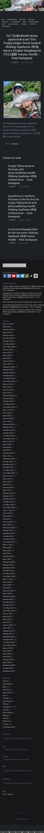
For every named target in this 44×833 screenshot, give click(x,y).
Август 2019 (7, 545)
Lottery (33, 24)
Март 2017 (7, 628)
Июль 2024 (7, 387)
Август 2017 (7, 614)
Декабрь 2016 (8, 636)
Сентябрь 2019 (9, 542)
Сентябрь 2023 (9, 407)
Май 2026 (6, 327)
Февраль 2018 (8, 596)
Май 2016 (6, 657)
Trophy (5, 22)
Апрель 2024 (8, 390)
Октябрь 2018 (8, 573)
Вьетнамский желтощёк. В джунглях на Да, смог (22, 302)
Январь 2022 (8, 461)
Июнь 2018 (7, 585)
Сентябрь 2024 (9, 381)
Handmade (33, 22)
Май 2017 (6, 622)
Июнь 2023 (7, 416)
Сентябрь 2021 (8, 473)
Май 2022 (6, 450)
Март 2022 (7, 456)
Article (31, 19)
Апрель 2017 (8, 625)
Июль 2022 (7, 444)
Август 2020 (8, 510)
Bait (24, 22)
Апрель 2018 (8, 591)
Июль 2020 (7, 513)
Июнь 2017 (7, 619)
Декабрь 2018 (8, 568)
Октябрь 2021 (8, 470)
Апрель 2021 (8, 487)
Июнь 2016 (7, 654)
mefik (15, 62)
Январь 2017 (7, 634)
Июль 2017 (7, 616)
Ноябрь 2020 (8, 502)
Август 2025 (7, 350)
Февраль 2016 (8, 665)
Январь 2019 (7, 565)
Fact (4, 24)
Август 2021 (7, 476)
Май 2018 (6, 588)
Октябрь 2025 (8, 344)
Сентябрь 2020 (9, 507)
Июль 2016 (7, 651)
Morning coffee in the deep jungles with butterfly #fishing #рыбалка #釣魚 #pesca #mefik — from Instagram (22, 312)
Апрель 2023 (8, 418)
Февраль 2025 (8, 367)
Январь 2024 (8, 398)
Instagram (12, 19)
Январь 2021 (7, 496)
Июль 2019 (7, 548)
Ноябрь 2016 (8, 639)
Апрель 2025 (8, 361)
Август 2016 (7, 648)
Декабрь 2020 (8, 499)
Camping (6, 690)
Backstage (7, 684)
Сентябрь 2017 (8, 611)
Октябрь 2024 (8, 378)
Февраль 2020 (9, 528)
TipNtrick (6, 26)
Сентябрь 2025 (9, 347)
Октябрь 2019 (8, 539)
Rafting (5, 715)
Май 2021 (6, 484)
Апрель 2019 (8, 556)
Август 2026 (7, 324)
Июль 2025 (7, 353)
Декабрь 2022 (8, 430)
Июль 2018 (7, 582)
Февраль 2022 (8, 459)
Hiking (5, 704)
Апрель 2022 (8, 453)
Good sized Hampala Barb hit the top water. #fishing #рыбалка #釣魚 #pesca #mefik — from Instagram (23, 234)
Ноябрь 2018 (8, 570)
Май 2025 (6, 358)
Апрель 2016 (8, 659)
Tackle (24, 24)
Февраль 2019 (8, 562)
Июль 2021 (7, 479)
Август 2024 (7, 384)
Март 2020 (7, 525)
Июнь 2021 (7, 482)
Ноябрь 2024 (8, 375)
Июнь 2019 (7, 550)
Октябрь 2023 (8, 404)
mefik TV (22, 4)
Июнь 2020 (7, 516)
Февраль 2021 (8, 493)
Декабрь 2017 (8, 602)
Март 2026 (7, 332)
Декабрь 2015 (8, 671)
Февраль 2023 (8, 424)
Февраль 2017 (8, 631)
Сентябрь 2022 (9, 439)
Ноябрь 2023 (8, 401)
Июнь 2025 (7, 355)
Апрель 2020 (8, 522)
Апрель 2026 (8, 329)
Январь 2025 (8, 370)
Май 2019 (6, 553)
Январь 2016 (7, 668)
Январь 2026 (8, 335)
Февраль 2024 (8, 395)
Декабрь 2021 (8, 464)
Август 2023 (7, 410)
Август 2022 (7, 441)
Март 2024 (7, 393)
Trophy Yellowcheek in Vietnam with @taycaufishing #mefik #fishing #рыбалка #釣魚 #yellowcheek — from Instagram (22, 174)
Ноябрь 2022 (8, 433)
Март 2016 (7, 662)
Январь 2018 (8, 599)
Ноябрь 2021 (8, 467)
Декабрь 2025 (8, 338)
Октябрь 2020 (8, 505)
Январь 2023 (8, 427)
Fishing (22, 19)
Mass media (13, 24)
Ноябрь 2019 (8, 536)
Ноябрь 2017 (8, 605)
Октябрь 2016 (8, 642)
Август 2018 (7, 579)
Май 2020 (6, 519)
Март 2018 (7, 593)
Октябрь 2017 (8, 608)
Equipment (15, 22)
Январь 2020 (8, 530)
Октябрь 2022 (8, 436)
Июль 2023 (7, 413)
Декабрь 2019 (8, 533)
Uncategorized (9, 727)
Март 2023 (7, 421)
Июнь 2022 (7, 447)
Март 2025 (7, 364)
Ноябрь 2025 (8, 341)
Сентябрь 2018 (9, 576)
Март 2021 (7, 490)
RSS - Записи (8, 794)
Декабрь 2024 (8, 373)
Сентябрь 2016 (9, 645)
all (3, 19)
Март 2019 (7, 559)
